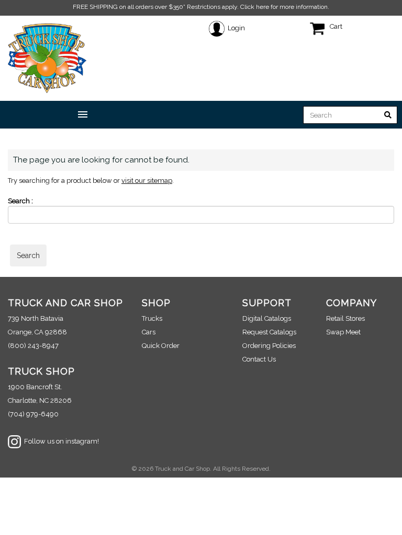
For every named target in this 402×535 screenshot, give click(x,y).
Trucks (152, 318)
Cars (148, 332)
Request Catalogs (269, 332)
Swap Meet (343, 332)
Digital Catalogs (266, 318)
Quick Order (161, 346)
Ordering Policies (269, 346)
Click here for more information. (284, 6)
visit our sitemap (146, 180)
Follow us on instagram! (60, 441)
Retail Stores (345, 318)
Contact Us (259, 359)
